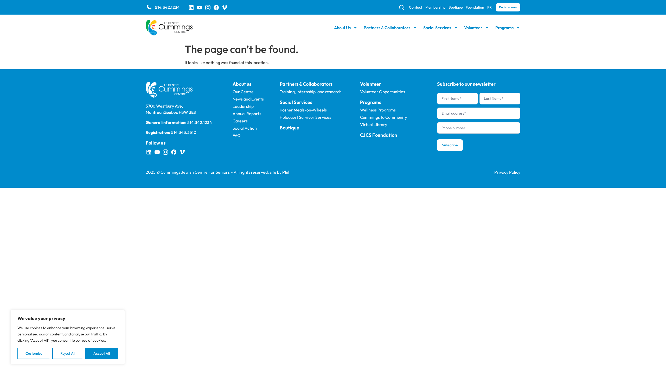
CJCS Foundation (378, 135)
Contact (415, 7)
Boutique (456, 7)
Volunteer (473, 27)
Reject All (67, 353)
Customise (33, 353)
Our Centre (243, 91)
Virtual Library (373, 124)
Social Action (245, 128)
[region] (67, 337)
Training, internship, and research (311, 91)
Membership (435, 7)
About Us (342, 27)
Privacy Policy (507, 172)
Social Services (437, 27)
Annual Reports (247, 113)
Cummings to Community (383, 117)
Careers (240, 120)
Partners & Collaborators (387, 27)
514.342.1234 (167, 7)
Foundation (475, 7)
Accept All (101, 353)
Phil (285, 172)
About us (242, 84)
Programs (504, 27)
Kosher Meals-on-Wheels (303, 110)
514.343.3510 (183, 132)
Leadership (243, 106)
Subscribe (450, 145)
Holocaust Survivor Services (305, 117)
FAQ (237, 135)
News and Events (248, 99)
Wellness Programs (378, 110)
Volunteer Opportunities (382, 91)
